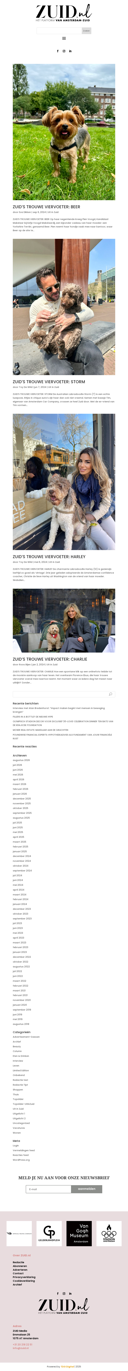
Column (17, 1051)
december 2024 (22, 856)
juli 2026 (17, 765)
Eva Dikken (25, 212)
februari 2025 (20, 846)
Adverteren (20, 1270)
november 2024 (22, 861)
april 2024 (18, 889)
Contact (18, 1273)
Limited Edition (21, 1070)
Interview (18, 1060)
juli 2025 (17, 822)
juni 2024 (18, 880)
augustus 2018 (21, 1024)
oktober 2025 (20, 808)
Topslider (18, 1099)
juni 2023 (18, 928)
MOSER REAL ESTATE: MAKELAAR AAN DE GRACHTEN (40, 730)
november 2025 (22, 803)
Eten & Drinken (21, 1056)
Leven (16, 1065)
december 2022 (22, 957)
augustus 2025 (21, 817)
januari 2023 (20, 952)
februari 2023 (20, 947)
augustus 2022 (21, 966)
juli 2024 (17, 875)
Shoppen (18, 1089)
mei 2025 (18, 832)
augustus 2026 (21, 760)
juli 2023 (17, 923)
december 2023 (22, 909)
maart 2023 (19, 942)
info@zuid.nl (21, 1348)
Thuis (16, 1094)
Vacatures (19, 1128)
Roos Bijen (25, 664)
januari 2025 (20, 851)
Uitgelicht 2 (19, 1118)
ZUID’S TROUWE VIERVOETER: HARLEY (49, 557)
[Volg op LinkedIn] (70, 51)
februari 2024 (20, 899)
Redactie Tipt (20, 1084)
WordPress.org (21, 1159)
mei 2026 (18, 774)
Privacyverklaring (24, 1277)
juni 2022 (18, 976)
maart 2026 (19, 784)
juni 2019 (17, 1014)
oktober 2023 (20, 913)
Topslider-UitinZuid (23, 1104)
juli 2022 (17, 971)
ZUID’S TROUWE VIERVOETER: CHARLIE (50, 659)
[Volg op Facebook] (57, 51)
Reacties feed (21, 1155)
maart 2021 (19, 990)
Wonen (17, 1132)
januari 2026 (20, 793)
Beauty (17, 1046)
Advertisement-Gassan (26, 1036)
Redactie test (20, 1080)
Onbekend (19, 1075)
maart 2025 (19, 841)
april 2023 (18, 937)
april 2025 (18, 837)
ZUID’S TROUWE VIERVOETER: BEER (46, 207)
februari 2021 (20, 995)
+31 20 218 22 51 (22, 1344)
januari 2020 (20, 1004)
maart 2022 (19, 980)
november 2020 (22, 1000)
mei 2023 (18, 933)
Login (16, 1145)
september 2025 (22, 813)
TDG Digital (67, 1366)
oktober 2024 (20, 865)
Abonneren (20, 1266)
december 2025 (22, 798)
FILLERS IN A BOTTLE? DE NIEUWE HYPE (33, 716)
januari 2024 (20, 904)
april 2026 (18, 779)
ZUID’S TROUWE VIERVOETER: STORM (49, 382)
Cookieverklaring (24, 1281)
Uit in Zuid (53, 212)
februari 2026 (20, 789)
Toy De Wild (25, 387)
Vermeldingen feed (24, 1150)
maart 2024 (19, 894)
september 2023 (22, 918)
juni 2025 (18, 827)
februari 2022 (20, 985)
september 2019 (22, 1009)
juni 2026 (18, 769)
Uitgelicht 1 (19, 1113)
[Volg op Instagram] (64, 51)
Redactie (18, 1262)
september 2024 (22, 870)
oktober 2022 (20, 961)
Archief (17, 1041)
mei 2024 (18, 885)
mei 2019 (17, 1019)
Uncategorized (21, 1123)
